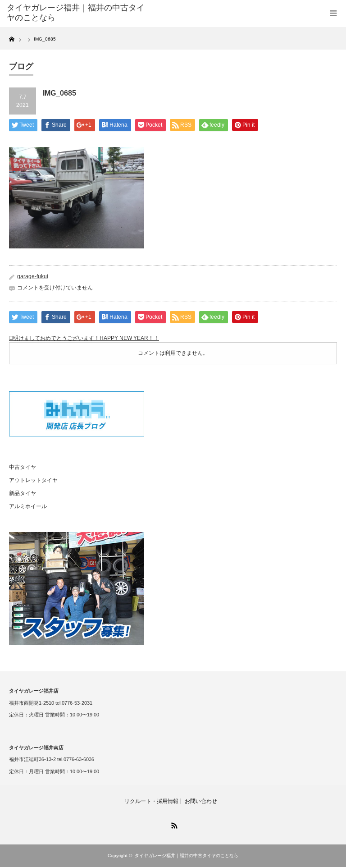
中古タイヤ (22, 467)
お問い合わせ (201, 801)
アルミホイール (28, 506)
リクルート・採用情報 (151, 801)
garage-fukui (32, 276)
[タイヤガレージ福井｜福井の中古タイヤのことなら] (76, 13)
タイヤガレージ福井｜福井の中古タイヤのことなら (186, 855)
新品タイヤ (22, 493)
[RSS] (173, 824)
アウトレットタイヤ (33, 480)
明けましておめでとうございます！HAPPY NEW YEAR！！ (86, 338)
